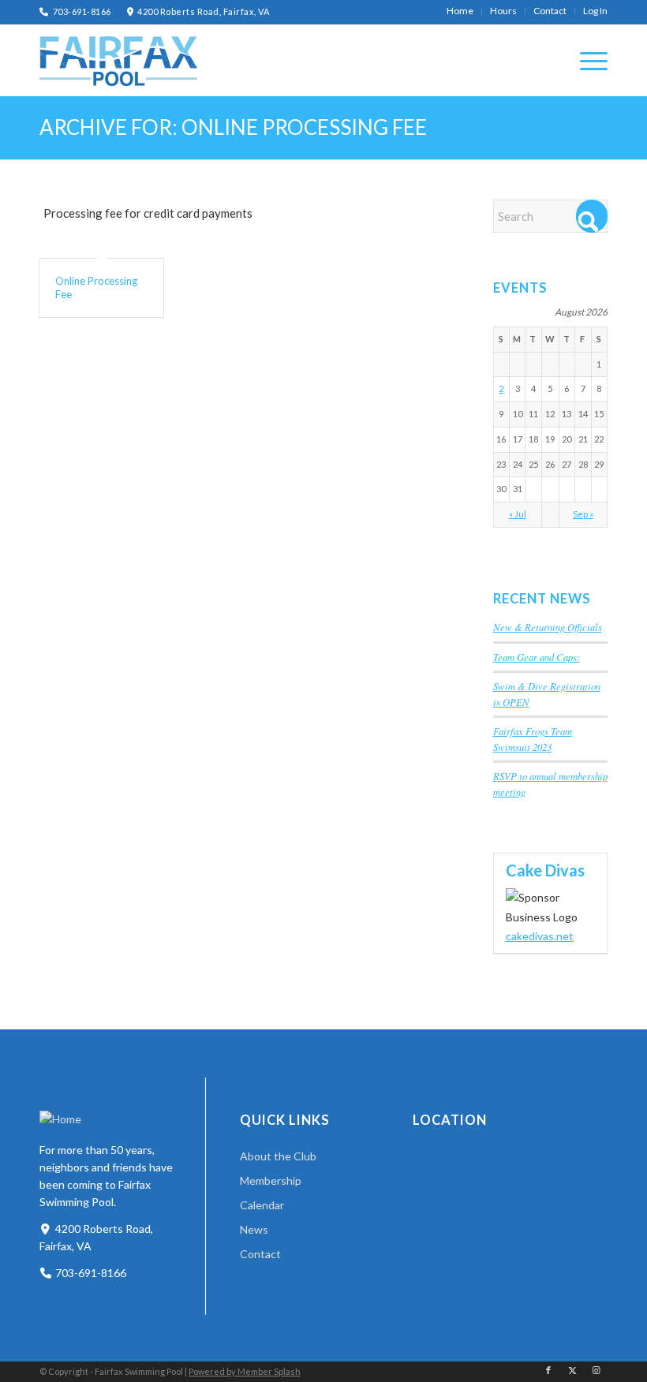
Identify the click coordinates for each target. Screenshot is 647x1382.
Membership (270, 1180)
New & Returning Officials (547, 626)
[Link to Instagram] (596, 1370)
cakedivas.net (540, 936)
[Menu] (586, 59)
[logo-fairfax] (118, 61)
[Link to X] (572, 1370)
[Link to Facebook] (548, 1370)
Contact (260, 1254)
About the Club (278, 1156)
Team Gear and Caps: (536, 656)
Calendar (262, 1205)
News (254, 1229)
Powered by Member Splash (245, 1371)
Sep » (583, 514)
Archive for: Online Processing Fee (233, 127)
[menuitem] (460, 11)
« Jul (517, 514)
